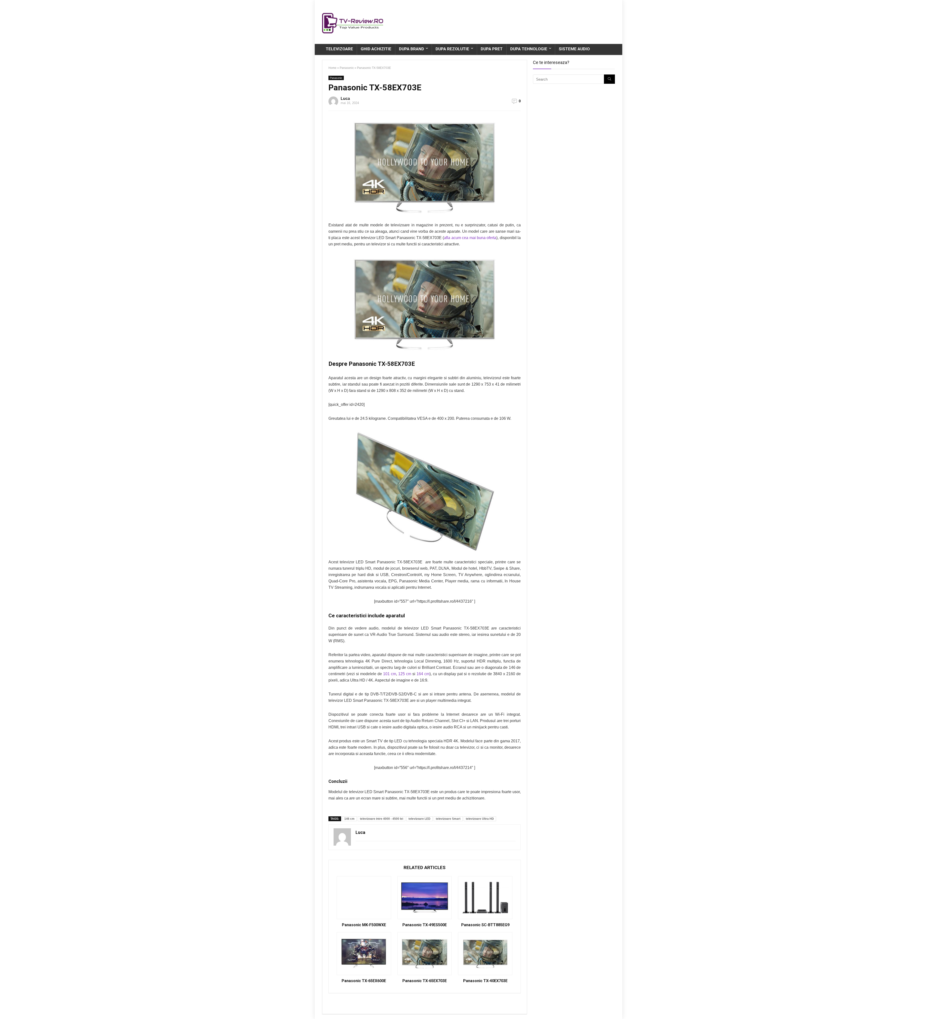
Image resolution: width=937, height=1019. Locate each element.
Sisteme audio (574, 48)
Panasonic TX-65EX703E (424, 981)
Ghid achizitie (376, 48)
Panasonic (347, 68)
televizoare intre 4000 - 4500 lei (381, 818)
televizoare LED (419, 818)
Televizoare (339, 48)
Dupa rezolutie (452, 48)
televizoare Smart (448, 818)
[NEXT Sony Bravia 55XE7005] (932, 1007)
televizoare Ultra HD (480, 818)
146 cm (349, 818)
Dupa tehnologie (528, 48)
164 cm (423, 674)
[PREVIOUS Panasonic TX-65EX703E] (5, 1007)
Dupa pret (492, 48)
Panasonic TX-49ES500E (424, 925)
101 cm (389, 674)
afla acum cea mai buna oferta (470, 238)
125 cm (404, 674)
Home (332, 68)
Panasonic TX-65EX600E (364, 981)
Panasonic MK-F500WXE (364, 925)
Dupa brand (411, 48)
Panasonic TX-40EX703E (485, 981)
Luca (345, 98)
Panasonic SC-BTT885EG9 (485, 925)
